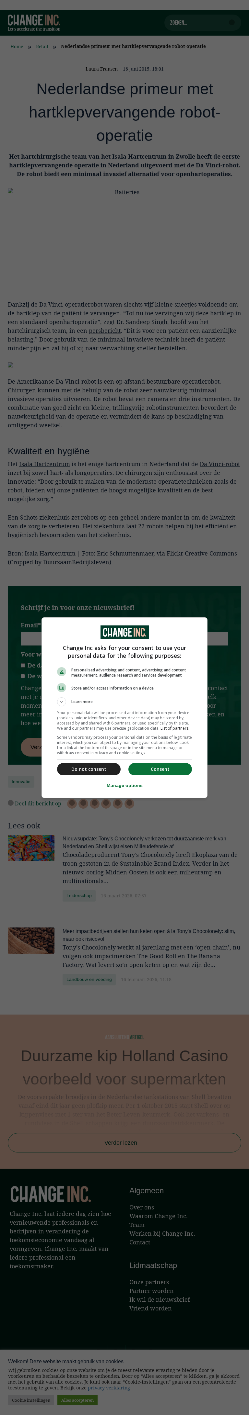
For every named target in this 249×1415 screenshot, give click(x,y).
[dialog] (125, 707)
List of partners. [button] (174, 728)
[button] (124, 701)
